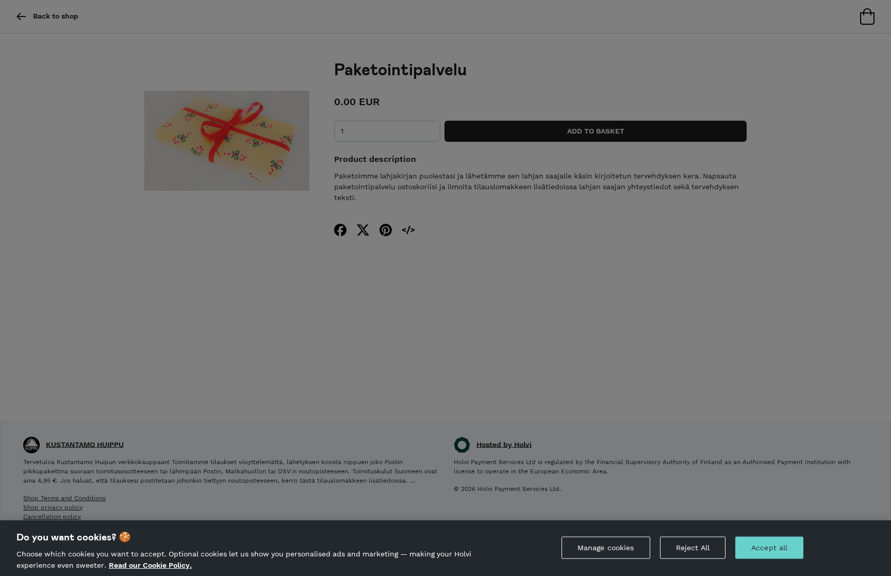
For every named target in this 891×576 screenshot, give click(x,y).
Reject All (693, 548)
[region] (445, 548)
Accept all (769, 548)
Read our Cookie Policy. (150, 565)
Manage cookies (606, 548)
